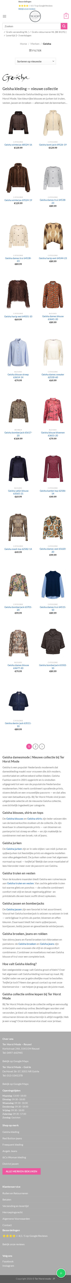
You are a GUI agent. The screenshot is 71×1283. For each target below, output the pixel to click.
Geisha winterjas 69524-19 (18, 200)
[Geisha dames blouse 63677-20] (18, 643)
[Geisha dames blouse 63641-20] (52, 294)
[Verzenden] (64, 26)
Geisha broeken (27, 943)
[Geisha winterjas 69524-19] (18, 178)
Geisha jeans (47, 943)
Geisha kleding (10, 1131)
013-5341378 (15, 1075)
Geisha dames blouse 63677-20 (18, 666)
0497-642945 (15, 1052)
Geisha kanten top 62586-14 (53, 492)
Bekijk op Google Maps (15, 1061)
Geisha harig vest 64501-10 (18, 316)
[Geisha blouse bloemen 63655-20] (53, 410)
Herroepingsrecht (12, 1212)
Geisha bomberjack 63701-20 (18, 608)
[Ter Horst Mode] (35, 16)
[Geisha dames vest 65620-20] (52, 526)
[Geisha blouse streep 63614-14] (18, 352)
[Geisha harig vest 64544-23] (53, 236)
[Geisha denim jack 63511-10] (18, 701)
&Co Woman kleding (14, 1157)
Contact (7, 1225)
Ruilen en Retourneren (15, 1193)
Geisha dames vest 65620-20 (53, 550)
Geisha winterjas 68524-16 (18, 144)
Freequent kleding (12, 1144)
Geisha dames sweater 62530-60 (53, 376)
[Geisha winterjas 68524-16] (18, 122)
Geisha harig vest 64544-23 (53, 258)
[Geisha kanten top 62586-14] (53, 468)
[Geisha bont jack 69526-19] (53, 122)
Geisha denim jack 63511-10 (18, 725)
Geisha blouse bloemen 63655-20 (53, 434)
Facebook (8, 1261)
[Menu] (4, 16)
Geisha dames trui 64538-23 (53, 201)
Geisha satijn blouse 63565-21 (18, 492)
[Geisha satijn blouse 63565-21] (18, 468)
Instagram (8, 1265)
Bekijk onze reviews (26, 9)
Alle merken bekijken (21, 1171)
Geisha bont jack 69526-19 (53, 144)
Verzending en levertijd (15, 1205)
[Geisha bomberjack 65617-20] (18, 410)
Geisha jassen (14, 909)
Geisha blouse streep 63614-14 (18, 376)
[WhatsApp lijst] (61, 1273)
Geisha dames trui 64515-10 (53, 608)
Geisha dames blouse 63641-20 (53, 318)
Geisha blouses (14, 818)
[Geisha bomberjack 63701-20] (18, 584)
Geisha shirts (34, 818)
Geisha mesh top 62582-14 (18, 549)
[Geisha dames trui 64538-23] (53, 178)
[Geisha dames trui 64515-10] (53, 584)
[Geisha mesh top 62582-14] (18, 526)
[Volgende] (42, 746)
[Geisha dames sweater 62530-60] (53, 352)
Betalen (6, 1199)
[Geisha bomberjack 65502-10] (53, 643)
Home (23, 43)
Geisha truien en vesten (20, 883)
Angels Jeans (9, 1151)
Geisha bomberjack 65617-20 (18, 434)
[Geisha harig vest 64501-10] (18, 294)
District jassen (10, 1163)
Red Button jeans (12, 1138)
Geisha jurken (14, 848)
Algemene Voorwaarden (16, 1218)
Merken (35, 43)
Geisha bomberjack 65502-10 (53, 666)
